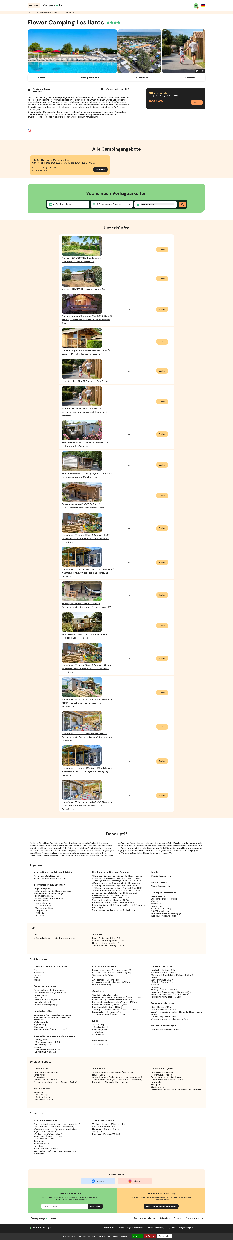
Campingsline (53, 5)
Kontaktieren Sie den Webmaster (161, 1206)
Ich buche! (100, 169)
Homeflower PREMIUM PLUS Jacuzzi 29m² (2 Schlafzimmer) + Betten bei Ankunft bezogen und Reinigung (87, 737)
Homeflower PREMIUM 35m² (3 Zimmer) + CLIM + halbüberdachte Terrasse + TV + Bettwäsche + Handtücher (86, 669)
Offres (41, 77)
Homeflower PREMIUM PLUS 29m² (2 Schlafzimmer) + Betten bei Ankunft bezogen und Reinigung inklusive (88, 573)
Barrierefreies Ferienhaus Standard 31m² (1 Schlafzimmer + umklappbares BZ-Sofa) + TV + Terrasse (85, 412)
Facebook (100, 1181)
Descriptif (189, 77)
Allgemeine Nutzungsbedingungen (181, 1228)
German (203, 5)
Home (30, 12)
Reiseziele (165, 1218)
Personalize (164, 1236)
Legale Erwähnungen (135, 1228)
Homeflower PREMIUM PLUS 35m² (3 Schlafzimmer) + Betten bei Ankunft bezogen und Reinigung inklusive (88, 771)
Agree (138, 1236)
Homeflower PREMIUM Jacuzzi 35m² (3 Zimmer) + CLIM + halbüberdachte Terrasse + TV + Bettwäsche (87, 806)
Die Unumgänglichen (145, 1218)
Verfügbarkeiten (90, 77)
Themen (178, 1218)
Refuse (151, 1236)
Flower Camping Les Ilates (64, 12)
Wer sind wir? (109, 1228)
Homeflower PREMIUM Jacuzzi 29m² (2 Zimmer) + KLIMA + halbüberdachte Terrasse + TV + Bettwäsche (87, 703)
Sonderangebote (194, 1218)
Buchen (197, 102)
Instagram (137, 1181)
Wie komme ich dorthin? (114, 89)
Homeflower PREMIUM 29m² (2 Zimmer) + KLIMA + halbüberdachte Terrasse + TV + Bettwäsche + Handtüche (87, 538)
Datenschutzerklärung (155, 1228)
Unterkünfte (141, 77)
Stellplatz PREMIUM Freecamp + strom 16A (83, 288)
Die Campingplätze (43, 12)
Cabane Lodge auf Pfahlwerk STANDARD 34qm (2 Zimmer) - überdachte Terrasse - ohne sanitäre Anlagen (87, 320)
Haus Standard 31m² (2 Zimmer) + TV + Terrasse (86, 381)
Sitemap (121, 1228)
